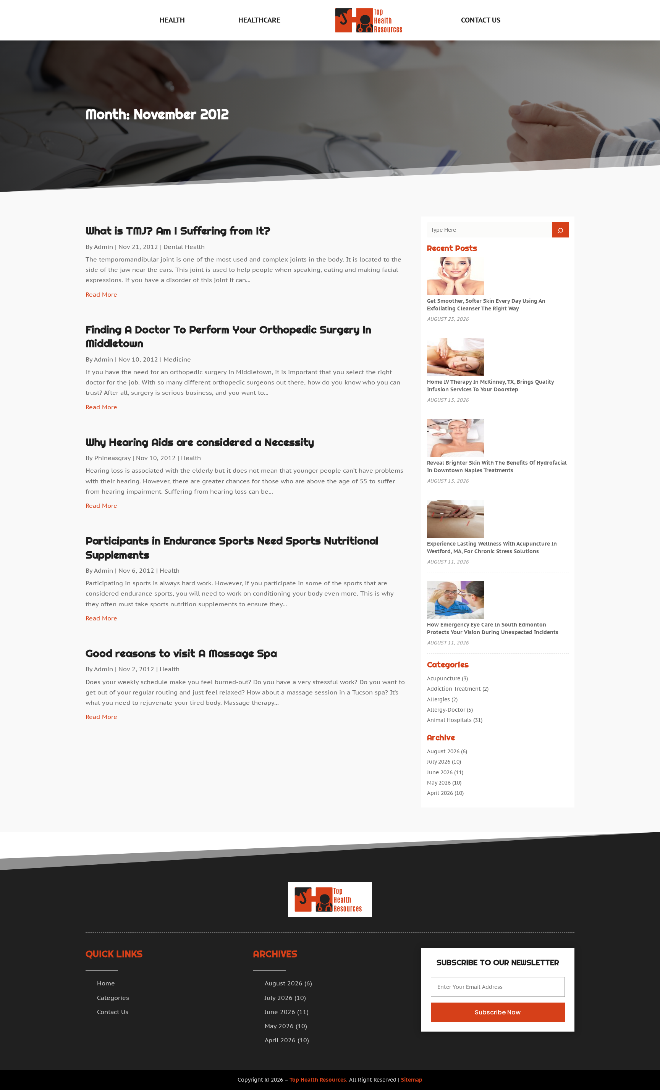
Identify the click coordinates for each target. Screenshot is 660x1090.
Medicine (177, 359)
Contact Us (480, 20)
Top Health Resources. (319, 1079)
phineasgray (112, 458)
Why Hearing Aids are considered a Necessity (200, 442)
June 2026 (440, 772)
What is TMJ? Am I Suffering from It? (178, 230)
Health (172, 20)
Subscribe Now (498, 1012)
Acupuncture (443, 678)
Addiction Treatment (454, 688)
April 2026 (440, 793)
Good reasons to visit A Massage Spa (181, 653)
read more (101, 294)
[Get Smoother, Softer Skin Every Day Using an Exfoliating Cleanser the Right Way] (455, 277)
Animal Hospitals (449, 720)
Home (106, 983)
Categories (113, 997)
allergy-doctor (446, 709)
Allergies (438, 699)
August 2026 (443, 751)
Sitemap (411, 1079)
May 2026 (439, 782)
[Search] (560, 229)
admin (103, 246)
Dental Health (184, 246)
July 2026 (438, 761)
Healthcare (259, 20)
